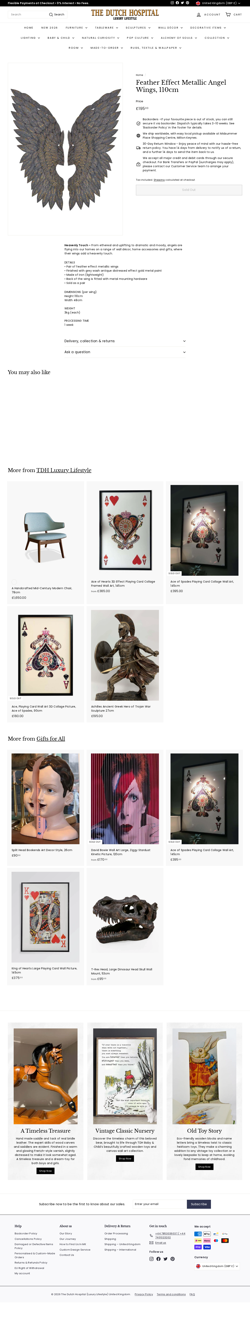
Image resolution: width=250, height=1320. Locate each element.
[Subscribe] (180, 680)
